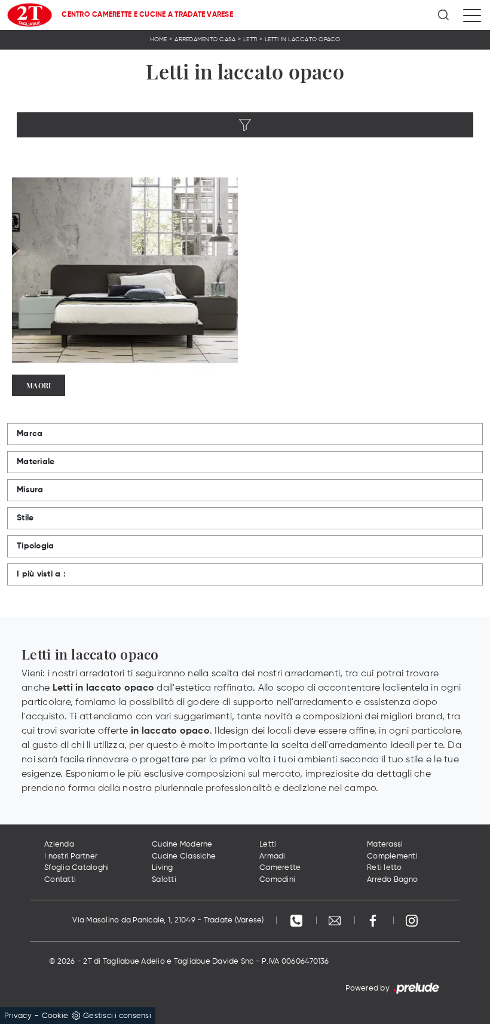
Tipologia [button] (35, 546)
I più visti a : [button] (41, 574)
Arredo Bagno (392, 880)
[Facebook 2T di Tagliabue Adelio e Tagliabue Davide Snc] (374, 920)
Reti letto (384, 868)
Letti (250, 39)
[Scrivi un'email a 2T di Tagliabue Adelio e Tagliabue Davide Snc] (336, 920)
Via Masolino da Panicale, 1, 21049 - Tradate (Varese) (168, 920)
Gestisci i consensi (117, 1016)
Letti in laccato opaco (303, 39)
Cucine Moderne (182, 844)
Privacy (18, 1016)
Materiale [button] (35, 462)
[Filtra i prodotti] (245, 124)
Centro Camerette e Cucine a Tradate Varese (147, 15)
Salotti (164, 880)
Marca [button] (29, 434)
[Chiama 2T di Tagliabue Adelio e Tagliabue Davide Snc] (297, 920)
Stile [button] (25, 518)
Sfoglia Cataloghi (76, 868)
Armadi (272, 856)
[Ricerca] (444, 15)
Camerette (280, 868)
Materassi (385, 844)
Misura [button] (30, 490)
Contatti (60, 880)
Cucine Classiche (184, 856)
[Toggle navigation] (472, 15)
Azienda (59, 844)
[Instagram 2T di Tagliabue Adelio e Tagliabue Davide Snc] (412, 920)
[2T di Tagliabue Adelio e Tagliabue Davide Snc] (29, 15)
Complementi (392, 856)
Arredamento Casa (204, 39)
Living (162, 868)
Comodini (277, 880)
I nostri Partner (70, 856)
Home (158, 39)
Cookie (55, 1016)
